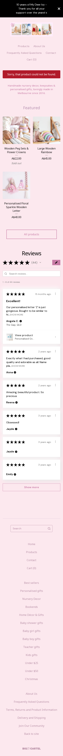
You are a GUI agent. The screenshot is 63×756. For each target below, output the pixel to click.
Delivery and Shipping (31, 718)
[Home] (31, 29)
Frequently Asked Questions (24, 53)
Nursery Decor (31, 599)
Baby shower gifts (31, 623)
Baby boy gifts (31, 639)
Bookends (31, 607)
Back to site (31, 734)
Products (23, 46)
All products (31, 234)
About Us (39, 46)
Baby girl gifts (31, 631)
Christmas (31, 679)
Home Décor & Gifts (31, 615)
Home (31, 544)
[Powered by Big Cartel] (32, 748)
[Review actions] (55, 293)
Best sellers (31, 583)
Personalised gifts (31, 591)
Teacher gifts (31, 647)
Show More (16, 314)
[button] (40, 263)
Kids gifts (31, 655)
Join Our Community (31, 726)
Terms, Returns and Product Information (31, 710)
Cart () (31, 59)
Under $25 (31, 663)
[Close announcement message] (59, 8)
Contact (51, 53)
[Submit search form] (49, 529)
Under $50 (31, 671)
